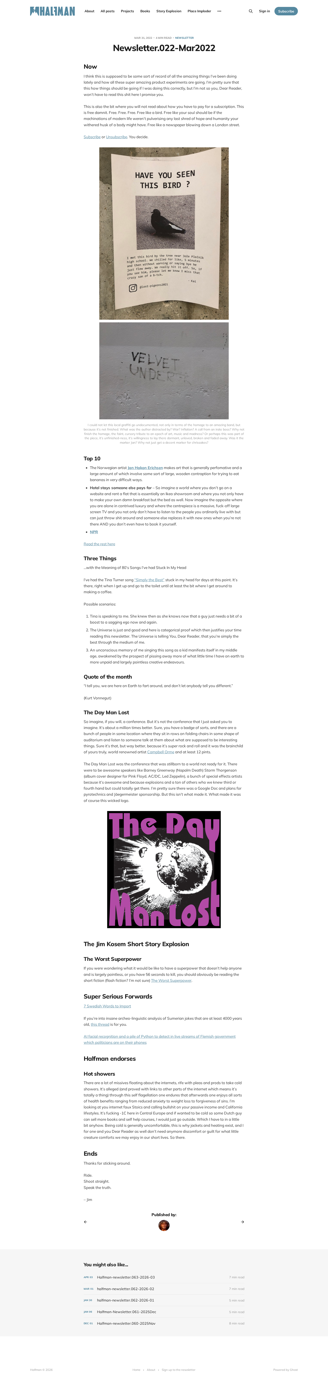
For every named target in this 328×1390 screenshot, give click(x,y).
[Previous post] (87, 1222)
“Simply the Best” (149, 579)
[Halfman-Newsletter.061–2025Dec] (164, 1312)
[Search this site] (250, 11)
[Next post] (241, 1222)
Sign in (264, 11)
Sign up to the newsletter (178, 1369)
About (89, 11)
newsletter (184, 37)
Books (145, 11)
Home (136, 1369)
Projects (127, 11)
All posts (108, 11)
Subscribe (286, 11)
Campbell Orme (160, 752)
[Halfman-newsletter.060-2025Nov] (164, 1323)
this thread (100, 1024)
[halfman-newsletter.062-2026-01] (164, 1300)
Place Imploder (199, 11)
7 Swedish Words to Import (107, 1006)
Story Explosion (168, 11)
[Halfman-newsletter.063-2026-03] (164, 1277)
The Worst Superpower (171, 980)
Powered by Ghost (285, 1369)
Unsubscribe (116, 136)
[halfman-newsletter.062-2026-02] (164, 1289)
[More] (219, 11)
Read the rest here (99, 544)
